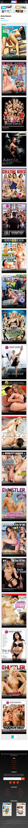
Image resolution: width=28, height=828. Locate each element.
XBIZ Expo (21, 795)
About (14, 766)
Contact (14, 764)
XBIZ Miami (20, 791)
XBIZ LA (20, 789)
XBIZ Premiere (7, 795)
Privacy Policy (14, 768)
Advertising (14, 762)
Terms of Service (24, 823)
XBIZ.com (7, 789)
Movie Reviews (5, 20)
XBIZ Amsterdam (20, 793)
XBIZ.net (7, 791)
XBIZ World (7, 793)
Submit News (14, 760)
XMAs (21, 797)
